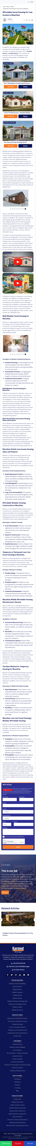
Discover (5, 892)
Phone (4, 822)
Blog (17, 1091)
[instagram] (16, 975)
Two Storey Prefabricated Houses (17, 1021)
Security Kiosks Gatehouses (17, 1111)
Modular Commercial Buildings (17, 984)
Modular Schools (17, 998)
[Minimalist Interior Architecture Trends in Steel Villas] (18, 919)
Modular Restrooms (17, 1010)
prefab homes (13, 53)
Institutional (17, 1076)
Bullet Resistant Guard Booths (17, 1114)
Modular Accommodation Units (17, 1004)
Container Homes (17, 1056)
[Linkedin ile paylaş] (29, 20)
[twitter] (12, 975)
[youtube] (24, 975)
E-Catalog (17, 1088)
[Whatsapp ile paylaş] (32, 20)
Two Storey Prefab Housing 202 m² (15, 142)
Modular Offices (17, 989)
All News (17, 1085)
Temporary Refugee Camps (17, 1071)
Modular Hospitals (17, 992)
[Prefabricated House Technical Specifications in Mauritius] (18, 293)
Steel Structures (17, 986)
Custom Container (17, 1059)
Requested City (6, 815)
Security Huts (17, 1099)
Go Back (31, 2)
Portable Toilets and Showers (17, 1108)
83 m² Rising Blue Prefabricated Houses (17, 83)
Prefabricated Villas (9, 122)
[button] (10, 209)
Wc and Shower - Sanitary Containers (17, 1053)
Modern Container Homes (17, 1105)
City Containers (17, 1050)
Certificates (17, 1082)
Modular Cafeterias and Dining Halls (17, 1001)
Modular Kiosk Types (17, 1102)
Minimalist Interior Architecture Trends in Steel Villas (16, 934)
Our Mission (17, 1079)
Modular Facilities (17, 1007)
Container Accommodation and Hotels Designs (17, 1065)
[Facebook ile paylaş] (24, 20)
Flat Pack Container (17, 1068)
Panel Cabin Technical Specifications (17, 1120)
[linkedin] (20, 975)
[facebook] (7, 975)
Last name (21, 797)
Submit (18, 847)
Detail (25, 87)
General (5, 913)
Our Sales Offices (19, 970)
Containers (17, 1041)
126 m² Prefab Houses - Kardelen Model (17, 113)
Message (5, 828)
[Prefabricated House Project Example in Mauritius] (18, 272)
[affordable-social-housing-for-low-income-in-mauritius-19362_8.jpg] (18, 198)
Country (4, 809)
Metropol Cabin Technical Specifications (17, 1125)
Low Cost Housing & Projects (17, 1027)
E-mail (4, 803)
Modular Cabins (17, 1096)
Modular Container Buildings (17, 1047)
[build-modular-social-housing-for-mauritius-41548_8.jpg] (18, 343)
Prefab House (17, 1036)
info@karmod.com (7, 790)
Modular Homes (8, 63)
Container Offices (17, 1044)
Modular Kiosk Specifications (17, 1123)
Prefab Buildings (17, 980)
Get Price (11, 87)
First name (5, 797)
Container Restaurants (17, 1062)
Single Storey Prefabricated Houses (17, 1018)
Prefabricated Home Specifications (17, 1033)
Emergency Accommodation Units (17, 1030)
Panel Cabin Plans (17, 1117)
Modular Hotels (17, 995)
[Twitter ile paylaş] (26, 20)
